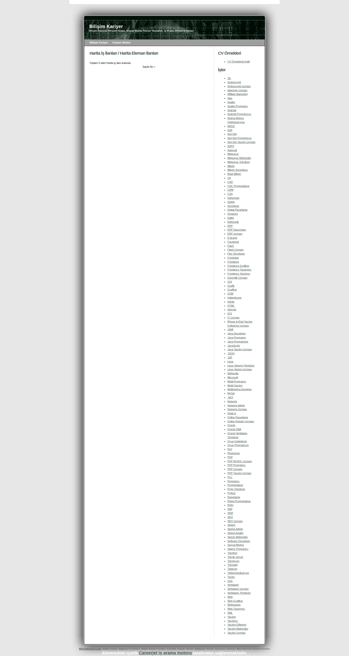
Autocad (232, 150)
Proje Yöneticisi (236, 489)
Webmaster (234, 604)
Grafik (231, 285)
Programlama (235, 485)
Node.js (231, 413)
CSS (230, 193)
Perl (229, 449)
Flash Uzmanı (235, 249)
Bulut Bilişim (234, 173)
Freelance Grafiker (238, 265)
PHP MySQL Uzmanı (239, 461)
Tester (231, 576)
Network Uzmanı (237, 409)
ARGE (231, 126)
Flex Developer (236, 253)
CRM (230, 189)
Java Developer (236, 333)
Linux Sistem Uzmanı (239, 369)
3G (229, 78)
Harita (230, 301)
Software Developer (238, 541)
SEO (230, 517)
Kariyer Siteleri (122, 42)
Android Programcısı (239, 114)
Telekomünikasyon (238, 572)
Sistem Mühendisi (237, 537)
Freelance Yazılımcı (238, 273)
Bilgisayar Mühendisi (239, 158)
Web (230, 596)
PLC (229, 477)
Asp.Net (232, 134)
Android (231, 110)
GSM (230, 293)
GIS (229, 281)
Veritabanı (233, 584)
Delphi (231, 201)
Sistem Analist (235, 533)
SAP (229, 509)
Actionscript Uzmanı (239, 86)
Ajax (229, 98)
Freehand (233, 257)
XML (230, 612)
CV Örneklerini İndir (238, 61)
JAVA (230, 329)
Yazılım (231, 616)
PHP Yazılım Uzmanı (239, 473)
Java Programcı (236, 337)
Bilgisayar (233, 153)
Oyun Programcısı (238, 445)
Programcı (233, 481)
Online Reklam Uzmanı (240, 421)
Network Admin (236, 405)
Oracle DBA (234, 429)
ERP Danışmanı (236, 229)
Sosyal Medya (235, 544)
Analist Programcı (237, 106)
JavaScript (233, 345)
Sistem (231, 524)
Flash (230, 245)
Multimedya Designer (239, 389)
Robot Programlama (238, 501)
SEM (230, 513)
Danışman (233, 197)
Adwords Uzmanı (237, 90)
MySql (231, 393)
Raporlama (233, 497)
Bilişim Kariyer (99, 42)
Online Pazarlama (237, 417)
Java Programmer (237, 341)
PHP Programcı (236, 465)
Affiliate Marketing (237, 94)
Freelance (233, 261)
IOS (229, 313)
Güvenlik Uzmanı (237, 277)
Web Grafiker (235, 600)
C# (229, 177)
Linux (230, 361)
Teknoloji (232, 564)
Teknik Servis (235, 557)
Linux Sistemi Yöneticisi (240, 365)
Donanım (232, 213)
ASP (229, 130)
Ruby (230, 505)
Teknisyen (233, 561)
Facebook (233, 241)
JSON (231, 353)
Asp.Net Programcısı (239, 138)
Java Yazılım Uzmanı (239, 349)
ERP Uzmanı (234, 233)
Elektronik (233, 221)
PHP (230, 457)
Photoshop (233, 453)
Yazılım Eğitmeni (236, 624)
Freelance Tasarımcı (239, 269)
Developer (233, 205)
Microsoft (232, 377)
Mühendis (233, 373)
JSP (229, 357)
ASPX (230, 146)
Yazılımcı (232, 620)
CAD (230, 182)
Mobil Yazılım (234, 385)
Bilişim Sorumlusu (237, 169)
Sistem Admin (235, 529)
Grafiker (232, 289)
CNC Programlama (238, 186)
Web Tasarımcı (236, 608)
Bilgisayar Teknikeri (238, 162)
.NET (230, 397)
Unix (230, 581)
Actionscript (234, 82)
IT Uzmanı (233, 317)
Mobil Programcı (236, 381)
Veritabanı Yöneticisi (238, 592)
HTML (231, 305)
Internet (231, 309)
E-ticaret (232, 237)
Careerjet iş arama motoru (165, 653)
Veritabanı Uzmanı (238, 588)
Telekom (232, 568)
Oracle (231, 425)
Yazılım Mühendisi (237, 628)
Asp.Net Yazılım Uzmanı (241, 142)
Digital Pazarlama (237, 209)
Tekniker (232, 552)
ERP (230, 225)
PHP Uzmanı (234, 469)
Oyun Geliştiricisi (237, 441)
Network (232, 401)
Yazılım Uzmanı (236, 632)
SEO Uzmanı (235, 521)
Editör (230, 217)
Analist (231, 102)
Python (231, 493)
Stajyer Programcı (237, 548)
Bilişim (231, 166)
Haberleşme (234, 297)
